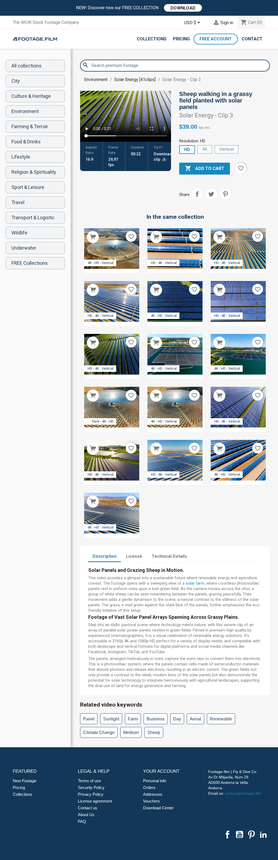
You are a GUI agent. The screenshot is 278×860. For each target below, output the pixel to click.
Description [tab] (104, 556)
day (177, 719)
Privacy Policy (90, 794)
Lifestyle (20, 157)
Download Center (158, 808)
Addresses (152, 794)
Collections (151, 38)
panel (88, 719)
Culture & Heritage (31, 96)
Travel (17, 202)
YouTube (239, 834)
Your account (161, 771)
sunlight (111, 719)
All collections (26, 66)
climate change (99, 732)
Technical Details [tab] (169, 556)
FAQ (82, 821)
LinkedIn (263, 834)
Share (197, 194)
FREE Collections (29, 263)
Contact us (87, 808)
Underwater (23, 248)
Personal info (154, 780)
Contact (252, 38)
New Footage (24, 780)
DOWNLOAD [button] (182, 8)
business (156, 719)
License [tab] (134, 556)
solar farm (195, 583)
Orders (149, 787)
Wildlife (19, 233)
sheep (153, 732)
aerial (195, 719)
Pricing (181, 38)
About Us (86, 814)
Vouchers (151, 801)
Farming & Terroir (29, 126)
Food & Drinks (26, 141)
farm (133, 719)
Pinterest (225, 194)
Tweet (211, 194)
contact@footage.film (243, 793)
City (15, 81)
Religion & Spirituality (33, 172)
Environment (25, 111)
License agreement (95, 801)
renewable (221, 719)
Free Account (216, 38)
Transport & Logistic (33, 217)
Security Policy (91, 787)
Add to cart (204, 168)
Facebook (227, 834)
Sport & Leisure (27, 187)
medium (131, 732)
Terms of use (89, 780)
